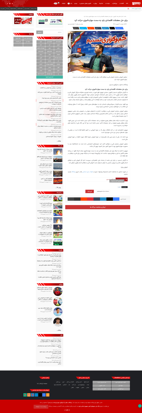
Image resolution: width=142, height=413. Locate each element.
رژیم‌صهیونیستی (81, 384)
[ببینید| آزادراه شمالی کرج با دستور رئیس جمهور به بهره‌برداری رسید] (57, 206)
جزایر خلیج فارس (50, 74)
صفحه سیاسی (26, 8)
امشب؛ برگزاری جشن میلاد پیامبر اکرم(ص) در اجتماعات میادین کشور (45, 240)
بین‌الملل (115, 3)
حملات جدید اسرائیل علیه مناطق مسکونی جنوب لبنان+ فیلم (45, 164)
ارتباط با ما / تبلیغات (41, 407)
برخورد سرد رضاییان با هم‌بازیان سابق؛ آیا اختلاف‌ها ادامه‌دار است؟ (44, 211)
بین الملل (58, 382)
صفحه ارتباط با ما (42, 384)
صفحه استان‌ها (13, 8)
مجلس (87, 387)
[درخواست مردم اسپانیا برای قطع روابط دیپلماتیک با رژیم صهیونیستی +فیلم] (57, 159)
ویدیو (75, 3)
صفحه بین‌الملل (33, 8)
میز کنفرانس (121, 389)
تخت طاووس (102, 385)
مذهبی (82, 387)
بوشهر (58, 48)
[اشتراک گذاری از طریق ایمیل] (77, 199)
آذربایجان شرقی (58, 41)
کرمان (41, 61)
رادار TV (7, 8)
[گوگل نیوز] (12, 3)
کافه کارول (18, 38)
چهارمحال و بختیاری (40, 48)
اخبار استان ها (120, 16)
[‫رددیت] (84, 199)
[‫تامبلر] (97, 199)
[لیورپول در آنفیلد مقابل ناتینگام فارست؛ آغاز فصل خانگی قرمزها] (57, 291)
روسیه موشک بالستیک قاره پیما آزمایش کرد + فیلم (44, 150)
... (18, 45)
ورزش (95, 3)
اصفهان (58, 45)
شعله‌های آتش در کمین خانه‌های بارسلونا (46, 179)
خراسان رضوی (49, 51)
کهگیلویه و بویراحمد (49, 64)
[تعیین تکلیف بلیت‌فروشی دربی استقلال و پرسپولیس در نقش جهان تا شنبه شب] (57, 198)
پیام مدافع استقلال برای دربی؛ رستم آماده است (45, 309)
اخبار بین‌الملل (79, 382)
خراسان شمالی (40, 51)
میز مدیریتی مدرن (102, 382)
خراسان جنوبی (58, 51)
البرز (49, 45)
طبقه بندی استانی (87, 172)
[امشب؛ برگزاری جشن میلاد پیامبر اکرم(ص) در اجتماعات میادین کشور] (57, 242)
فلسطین (64, 384)
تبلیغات (63, 3)
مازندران (41, 67)
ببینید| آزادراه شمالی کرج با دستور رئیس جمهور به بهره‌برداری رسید (46, 204)
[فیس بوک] (116, 199)
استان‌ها (101, 3)
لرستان (49, 67)
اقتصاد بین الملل (70, 382)
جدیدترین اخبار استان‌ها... (117, 181)
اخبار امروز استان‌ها (49, 77)
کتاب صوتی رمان (102, 389)
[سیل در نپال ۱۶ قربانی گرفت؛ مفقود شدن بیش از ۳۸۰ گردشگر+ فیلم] (57, 174)
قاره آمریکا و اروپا (57, 384)
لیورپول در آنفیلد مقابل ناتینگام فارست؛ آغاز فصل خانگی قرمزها (44, 288)
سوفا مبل (28, 42)
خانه (127, 3)
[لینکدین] (103, 199)
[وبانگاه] (136, 3)
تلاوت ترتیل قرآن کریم (121, 382)
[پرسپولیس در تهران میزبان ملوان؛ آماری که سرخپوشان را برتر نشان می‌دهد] (57, 235)
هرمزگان (49, 70)
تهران (49, 48)
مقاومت (77, 387)
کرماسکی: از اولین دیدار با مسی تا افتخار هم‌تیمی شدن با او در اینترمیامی (44, 319)
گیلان (58, 67)
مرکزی (58, 70)
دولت (88, 384)
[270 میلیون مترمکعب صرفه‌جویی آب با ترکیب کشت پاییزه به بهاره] (57, 228)
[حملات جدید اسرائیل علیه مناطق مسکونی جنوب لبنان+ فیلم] (57, 166)
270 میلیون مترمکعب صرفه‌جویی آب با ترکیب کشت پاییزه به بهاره (45, 226)
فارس (50, 57)
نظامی (72, 387)
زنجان (50, 54)
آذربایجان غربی (49, 41)
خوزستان (58, 54)
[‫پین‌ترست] (90, 199)
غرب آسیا (74, 384)
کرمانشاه (58, 64)
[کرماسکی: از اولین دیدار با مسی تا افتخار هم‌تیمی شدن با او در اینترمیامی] (57, 322)
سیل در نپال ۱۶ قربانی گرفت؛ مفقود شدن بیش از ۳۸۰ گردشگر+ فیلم (45, 172)
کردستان (49, 61)
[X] (109, 199)
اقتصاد (122, 3)
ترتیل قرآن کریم (27, 38)
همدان (41, 70)
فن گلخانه (18, 42)
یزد (58, 74)
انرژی (63, 382)
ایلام (41, 45)
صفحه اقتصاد (20, 8)
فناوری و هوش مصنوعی (85, 3)
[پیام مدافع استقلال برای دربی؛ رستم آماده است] (57, 311)
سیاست (108, 3)
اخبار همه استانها (41, 74)
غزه (69, 384)
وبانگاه (73, 172)
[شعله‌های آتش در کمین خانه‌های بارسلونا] (57, 181)
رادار (70, 3)
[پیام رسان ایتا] (10, 3)
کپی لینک (89, 191)
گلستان (41, 64)
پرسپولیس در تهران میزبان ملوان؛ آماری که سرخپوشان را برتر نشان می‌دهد (45, 233)
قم (58, 61)
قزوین (114, 16)
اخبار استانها (86, 382)
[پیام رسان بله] (7, 3)
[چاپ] (71, 199)
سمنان (41, 54)
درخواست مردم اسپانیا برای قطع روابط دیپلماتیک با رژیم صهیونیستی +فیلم (44, 157)
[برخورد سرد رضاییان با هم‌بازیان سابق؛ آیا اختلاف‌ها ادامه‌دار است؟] (57, 213)
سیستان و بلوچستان (58, 57)
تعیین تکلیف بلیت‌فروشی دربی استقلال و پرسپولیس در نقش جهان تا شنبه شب (45, 196)
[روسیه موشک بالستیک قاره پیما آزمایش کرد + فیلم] (57, 152)
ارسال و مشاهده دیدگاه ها (97, 207)
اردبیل (41, 41)
